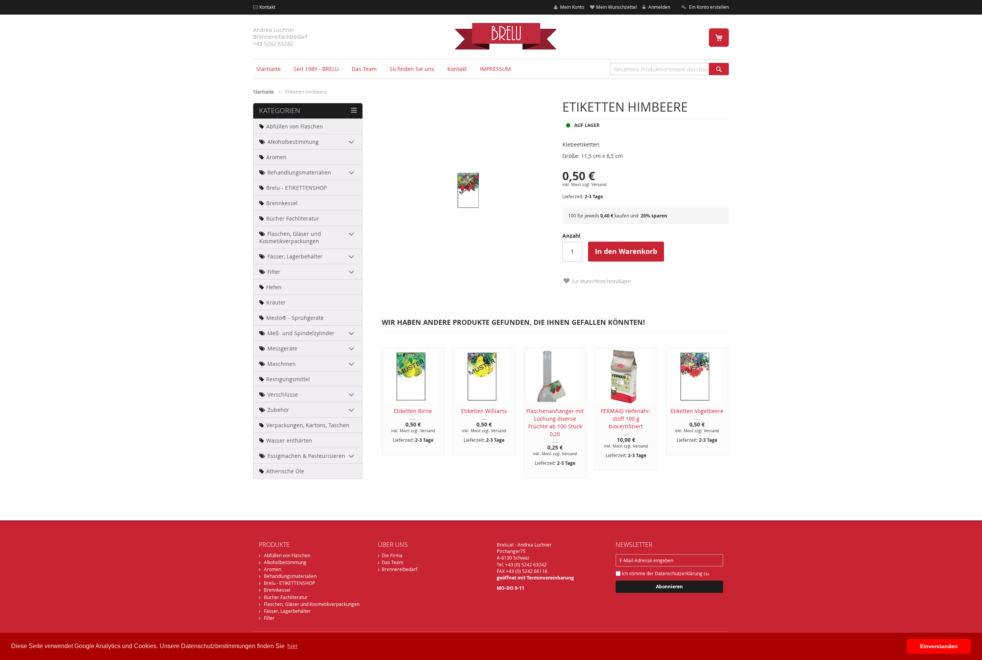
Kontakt (267, 7)
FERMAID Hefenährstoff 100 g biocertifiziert (626, 418)
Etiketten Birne (413, 411)
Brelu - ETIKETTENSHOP (289, 583)
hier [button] (292, 646)
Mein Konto (571, 7)
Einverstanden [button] (939, 646)
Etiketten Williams (484, 411)
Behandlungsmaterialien (290, 576)
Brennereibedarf (399, 569)
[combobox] (669, 69)
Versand (599, 184)
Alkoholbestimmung (285, 562)
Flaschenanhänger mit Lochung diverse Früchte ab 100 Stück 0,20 (555, 422)
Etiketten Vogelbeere (697, 411)
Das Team (392, 562)
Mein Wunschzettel (616, 7)
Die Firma (392, 555)
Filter (269, 618)
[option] (409, 401)
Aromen (272, 569)
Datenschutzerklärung (678, 573)
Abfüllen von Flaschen (287, 555)
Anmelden (658, 7)
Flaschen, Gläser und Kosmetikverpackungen (311, 604)
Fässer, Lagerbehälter (287, 611)
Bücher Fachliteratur (286, 597)
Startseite (268, 68)
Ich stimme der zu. (665, 573)
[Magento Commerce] (505, 36)
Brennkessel (277, 590)
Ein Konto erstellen (708, 7)
